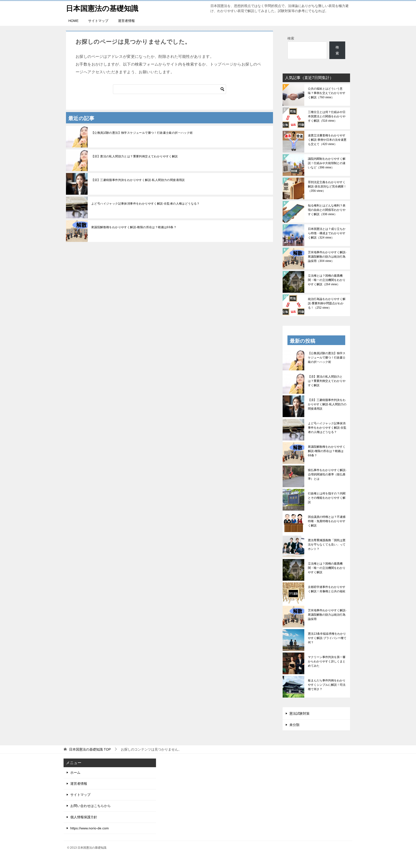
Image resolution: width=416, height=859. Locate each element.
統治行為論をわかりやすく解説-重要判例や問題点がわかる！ (326, 303)
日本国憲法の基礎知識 (102, 8)
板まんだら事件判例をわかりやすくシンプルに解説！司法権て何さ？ (326, 685)
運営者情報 (126, 21)
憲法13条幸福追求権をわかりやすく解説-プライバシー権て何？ (327, 638)
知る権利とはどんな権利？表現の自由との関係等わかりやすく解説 (326, 210)
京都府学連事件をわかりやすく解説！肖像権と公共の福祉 (326, 589)
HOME (73, 21)
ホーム (75, 772)
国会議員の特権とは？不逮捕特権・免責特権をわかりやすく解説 (326, 521)
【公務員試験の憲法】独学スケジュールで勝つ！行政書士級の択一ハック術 (142, 132)
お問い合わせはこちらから (90, 806)
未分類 (294, 725)
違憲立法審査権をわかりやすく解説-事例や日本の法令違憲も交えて (327, 140)
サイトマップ (98, 21)
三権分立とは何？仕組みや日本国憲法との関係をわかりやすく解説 (326, 116)
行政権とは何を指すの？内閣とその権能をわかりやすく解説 (326, 498)
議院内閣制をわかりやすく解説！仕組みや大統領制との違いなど (326, 163)
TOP (90, 749)
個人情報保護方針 (83, 817)
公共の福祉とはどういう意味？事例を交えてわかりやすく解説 (326, 93)
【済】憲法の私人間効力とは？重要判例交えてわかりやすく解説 (134, 156)
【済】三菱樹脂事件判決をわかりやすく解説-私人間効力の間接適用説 (138, 180)
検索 (290, 38)
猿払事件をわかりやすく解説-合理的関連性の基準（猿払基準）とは (327, 474)
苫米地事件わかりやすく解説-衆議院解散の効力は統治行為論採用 (327, 257)
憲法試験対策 (299, 713)
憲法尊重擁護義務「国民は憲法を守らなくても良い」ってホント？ (326, 545)
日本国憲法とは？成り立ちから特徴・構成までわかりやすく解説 (326, 233)
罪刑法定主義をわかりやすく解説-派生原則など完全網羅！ (327, 186)
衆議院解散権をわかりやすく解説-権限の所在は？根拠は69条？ (133, 227)
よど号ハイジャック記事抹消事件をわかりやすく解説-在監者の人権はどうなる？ (145, 203)
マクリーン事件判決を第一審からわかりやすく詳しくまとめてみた (326, 661)
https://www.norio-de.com (89, 828)
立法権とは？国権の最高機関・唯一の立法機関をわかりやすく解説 (326, 280)
